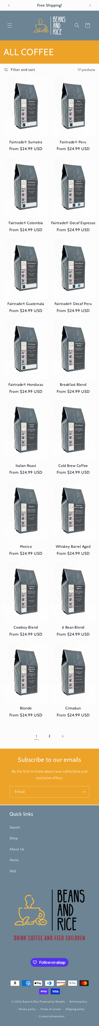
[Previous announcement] (9, 5)
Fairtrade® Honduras (25, 384)
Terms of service (50, 1009)
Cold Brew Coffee (73, 466)
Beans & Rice (31, 1001)
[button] (9, 25)
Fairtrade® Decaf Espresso (73, 223)
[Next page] (62, 736)
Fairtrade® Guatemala (25, 304)
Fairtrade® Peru (73, 142)
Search (15, 827)
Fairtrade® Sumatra (25, 142)
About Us (17, 849)
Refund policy (78, 1001)
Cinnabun (73, 708)
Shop (14, 838)
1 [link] (36, 736)
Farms (14, 860)
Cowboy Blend (26, 627)
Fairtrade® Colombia (26, 223)
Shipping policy (75, 1009)
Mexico (26, 546)
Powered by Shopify (52, 1001)
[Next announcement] (90, 5)
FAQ (13, 871)
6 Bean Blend (73, 627)
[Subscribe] (84, 792)
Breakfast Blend (73, 384)
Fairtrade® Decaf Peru (73, 304)
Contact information (51, 1016)
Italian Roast (26, 466)
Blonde (26, 708)
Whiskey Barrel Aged (73, 546)
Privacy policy (27, 1009)
